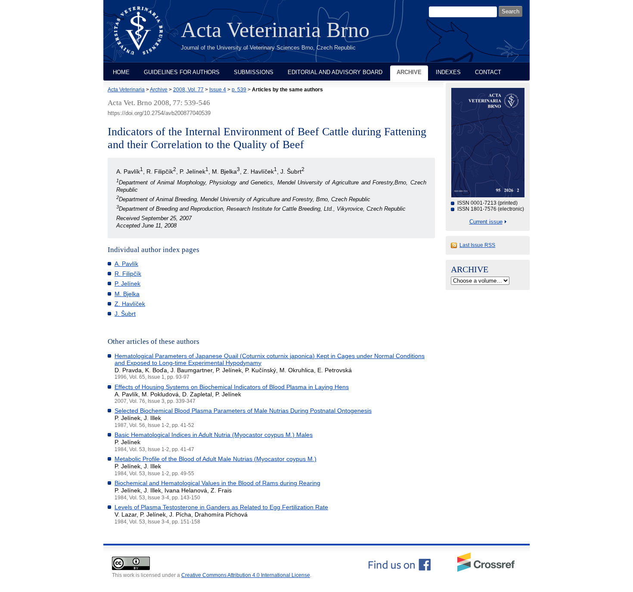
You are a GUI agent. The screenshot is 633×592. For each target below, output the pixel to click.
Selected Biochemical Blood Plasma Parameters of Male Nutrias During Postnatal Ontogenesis (243, 410)
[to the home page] (145, 35)
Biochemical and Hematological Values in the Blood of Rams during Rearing (217, 483)
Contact (488, 72)
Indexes (448, 72)
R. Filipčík (128, 273)
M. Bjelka (127, 293)
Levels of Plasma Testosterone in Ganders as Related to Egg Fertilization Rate (221, 507)
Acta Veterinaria (126, 90)
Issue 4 (217, 90)
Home (121, 72)
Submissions (253, 72)
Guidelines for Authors (182, 72)
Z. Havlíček (130, 303)
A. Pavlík (126, 263)
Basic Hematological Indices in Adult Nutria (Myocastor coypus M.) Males (214, 434)
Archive (409, 72)
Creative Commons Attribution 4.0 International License (245, 575)
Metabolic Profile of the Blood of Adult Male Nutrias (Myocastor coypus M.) (215, 458)
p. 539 (239, 90)
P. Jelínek (127, 283)
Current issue (486, 221)
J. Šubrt (125, 313)
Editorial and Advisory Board (335, 72)
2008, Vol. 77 (188, 90)
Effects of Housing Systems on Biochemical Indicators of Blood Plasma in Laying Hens (232, 386)
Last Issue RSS (477, 245)
